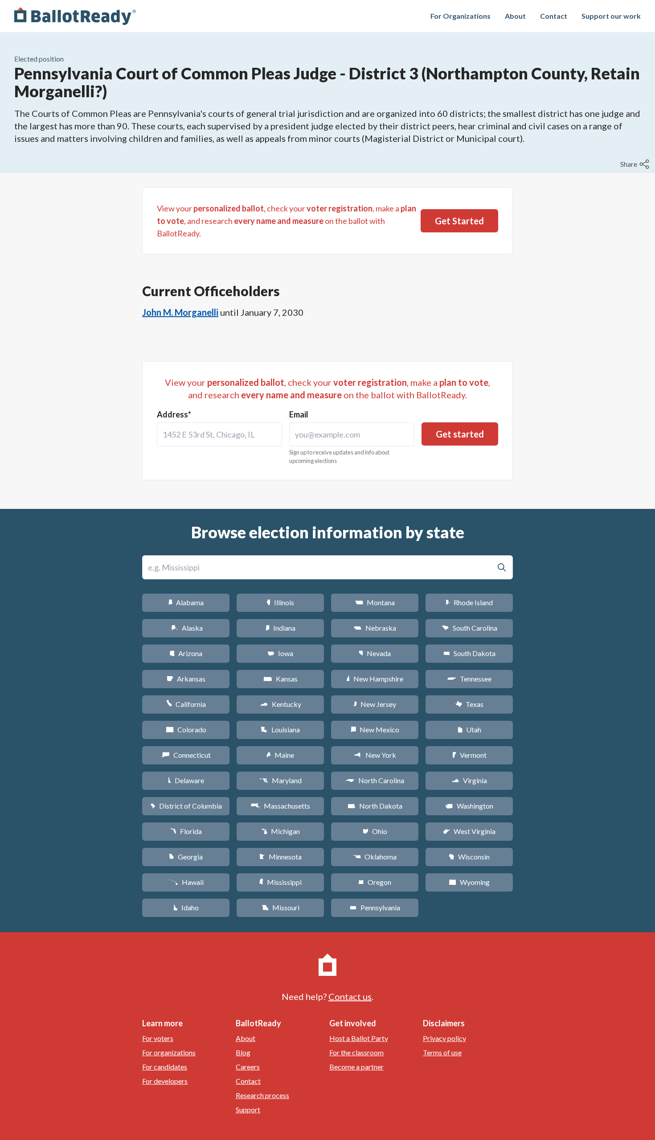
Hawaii (186, 882)
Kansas (280, 678)
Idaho (186, 907)
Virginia (469, 780)
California (186, 704)
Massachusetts (280, 805)
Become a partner (356, 1066)
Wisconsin (469, 856)
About (515, 16)
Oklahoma (375, 856)
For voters (157, 1038)
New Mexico (375, 729)
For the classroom (356, 1052)
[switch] (635, 164)
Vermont (469, 755)
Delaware (186, 780)
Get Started (459, 220)
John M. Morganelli (180, 312)
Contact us (350, 996)
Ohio (375, 831)
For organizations (169, 1052)
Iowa (280, 653)
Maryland (280, 780)
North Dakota (375, 805)
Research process (262, 1095)
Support (248, 1109)
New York (375, 755)
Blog (243, 1052)
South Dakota (469, 653)
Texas (469, 704)
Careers (248, 1066)
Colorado (186, 729)
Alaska (186, 628)
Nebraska (375, 628)
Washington (469, 805)
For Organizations (460, 16)
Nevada (375, 653)
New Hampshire (374, 678)
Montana (375, 602)
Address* (174, 414)
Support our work (611, 16)
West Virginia (469, 831)
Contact (553, 16)
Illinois (280, 602)
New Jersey (374, 704)
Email (298, 414)
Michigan (280, 831)
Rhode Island (469, 602)
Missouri (280, 907)
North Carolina (374, 780)
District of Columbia (186, 805)
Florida (186, 831)
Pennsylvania (375, 907)
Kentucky (280, 704)
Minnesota (280, 856)
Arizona (185, 653)
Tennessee (469, 678)
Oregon (374, 882)
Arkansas (186, 678)
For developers (165, 1081)
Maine (280, 755)
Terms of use (442, 1052)
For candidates (164, 1066)
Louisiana (280, 729)
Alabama (186, 602)
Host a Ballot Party (358, 1038)
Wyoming (469, 882)
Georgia (186, 856)
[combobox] (219, 434)
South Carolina (469, 628)
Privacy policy (444, 1038)
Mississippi (280, 882)
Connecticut (186, 755)
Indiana (280, 628)
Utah (469, 729)
